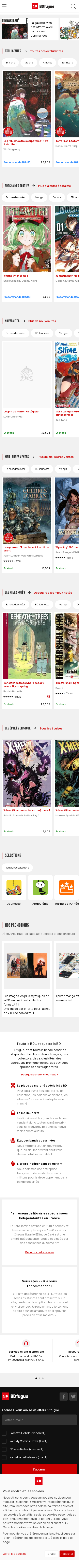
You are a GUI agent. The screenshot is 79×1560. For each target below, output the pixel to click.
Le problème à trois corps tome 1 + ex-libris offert (26, 142)
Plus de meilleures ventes (56, 457)
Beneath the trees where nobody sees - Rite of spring (23, 684)
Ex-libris (10, 62)
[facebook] (64, 1396)
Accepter (67, 1554)
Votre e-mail (13, 1420)
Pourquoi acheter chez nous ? (39, 1074)
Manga (39, 197)
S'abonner (39, 1469)
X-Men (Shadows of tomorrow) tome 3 (26, 810)
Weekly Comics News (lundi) (29, 1441)
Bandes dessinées (15, 197)
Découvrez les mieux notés (53, 592)
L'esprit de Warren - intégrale (20, 411)
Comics (57, 197)
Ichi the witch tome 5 (15, 275)
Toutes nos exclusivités (46, 51)
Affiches (47, 62)
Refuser (51, 1554)
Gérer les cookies (15, 1554)
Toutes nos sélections (17, 867)
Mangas (63, 333)
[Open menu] (4, 6)
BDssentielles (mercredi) (27, 1449)
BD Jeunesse (42, 333)
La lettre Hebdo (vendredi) (28, 1433)
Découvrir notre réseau (39, 1252)
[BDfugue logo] (43, 6)
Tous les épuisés (51, 728)
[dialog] (39, 1517)
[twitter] (73, 1396)
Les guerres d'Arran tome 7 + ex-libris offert (26, 548)
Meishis (29, 62)
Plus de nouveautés (42, 321)
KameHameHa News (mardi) (29, 1457)
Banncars (67, 62)
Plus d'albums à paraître (54, 186)
